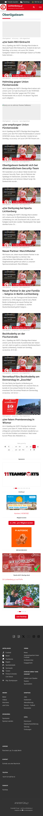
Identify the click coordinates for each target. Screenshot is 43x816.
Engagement (28, 663)
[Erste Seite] (5, 446)
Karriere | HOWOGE (21, 513)
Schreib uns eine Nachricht (11, 763)
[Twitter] (23, 636)
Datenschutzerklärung (31, 724)
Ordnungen (27, 729)
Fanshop (26, 2)
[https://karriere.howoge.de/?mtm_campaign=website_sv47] (21, 502)
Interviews (5, 702)
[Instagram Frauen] (39, 636)
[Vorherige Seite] (8, 446)
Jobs (25, 697)
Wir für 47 (38, 2)
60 (23, 450)
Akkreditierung (28, 702)
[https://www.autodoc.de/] (21, 537)
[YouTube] (28, 636)
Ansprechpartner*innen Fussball (31, 656)
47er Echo (5, 705)
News (26, 652)
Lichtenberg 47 (28, 808)
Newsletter (27, 708)
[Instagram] (34, 636)
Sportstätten (28, 684)
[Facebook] (14, 636)
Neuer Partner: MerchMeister (18, 251)
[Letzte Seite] (34, 449)
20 (20, 446)
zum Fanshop (21, 617)
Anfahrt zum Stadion (30, 678)
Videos (4, 700)
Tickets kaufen (12, 2)
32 (30, 446)
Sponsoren (5, 718)
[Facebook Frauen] (19, 636)
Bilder (4, 697)
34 (38, 446)
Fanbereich (27, 700)
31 (27, 446)
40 (16, 450)
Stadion (26, 681)
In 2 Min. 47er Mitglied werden (21, 523)
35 (9, 450)
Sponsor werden (7, 721)
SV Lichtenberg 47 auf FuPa (12, 579)
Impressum (27, 721)
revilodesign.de (28, 810)
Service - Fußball (29, 705)
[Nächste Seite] (30, 449)
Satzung (26, 726)
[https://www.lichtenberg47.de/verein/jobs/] (21, 562)
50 (20, 450)
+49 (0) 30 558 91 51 (8, 776)
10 (16, 446)
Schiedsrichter (28, 660)
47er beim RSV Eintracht (16, 42)
